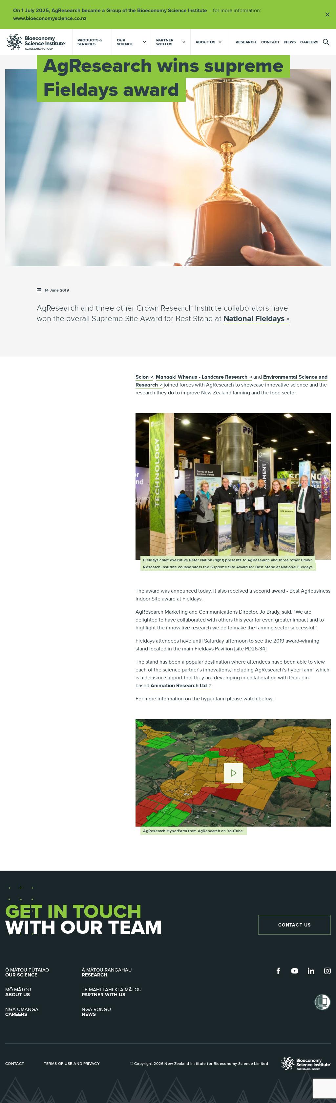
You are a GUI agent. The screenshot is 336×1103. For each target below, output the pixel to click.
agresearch (36, 42)
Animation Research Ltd (181, 685)
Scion (144, 377)
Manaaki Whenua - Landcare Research (204, 377)
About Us (18, 992)
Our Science (27, 972)
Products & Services (89, 42)
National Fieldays (253, 318)
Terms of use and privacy (72, 1064)
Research (246, 42)
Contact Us (294, 925)
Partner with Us (112, 992)
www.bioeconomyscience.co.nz (52, 18)
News (290, 42)
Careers (309, 42)
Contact (270, 42)
